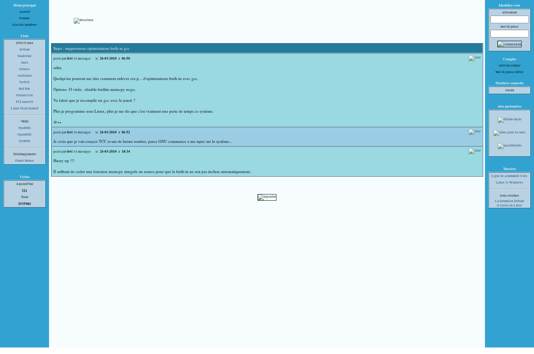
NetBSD (25, 141)
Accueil (24, 11)
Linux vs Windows (509, 182)
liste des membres (24, 25)
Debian (25, 49)
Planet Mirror (24, 160)
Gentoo (24, 69)
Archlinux (24, 75)
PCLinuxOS (24, 102)
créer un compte (510, 65)
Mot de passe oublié (509, 72)
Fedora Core (24, 95)
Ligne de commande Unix (509, 176)
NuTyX (24, 82)
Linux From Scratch (25, 108)
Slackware (24, 56)
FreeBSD (25, 128)
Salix (24, 62)
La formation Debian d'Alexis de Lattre (509, 203)
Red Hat (24, 89)
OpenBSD (24, 134)
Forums (24, 18)
